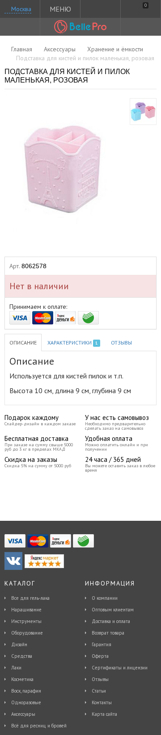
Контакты (102, 702)
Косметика (22, 679)
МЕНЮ (60, 8)
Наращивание (26, 609)
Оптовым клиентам (113, 609)
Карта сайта (104, 714)
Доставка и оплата (111, 621)
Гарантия (101, 644)
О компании (105, 598)
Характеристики (72, 342)
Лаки (16, 667)
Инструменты (26, 621)
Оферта (100, 656)
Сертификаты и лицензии (120, 667)
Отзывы (121, 342)
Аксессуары (23, 714)
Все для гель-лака (30, 598)
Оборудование (27, 633)
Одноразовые (26, 702)
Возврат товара (108, 633)
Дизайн (19, 644)
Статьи (99, 691)
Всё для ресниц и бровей (39, 726)
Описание (23, 342)
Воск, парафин (26, 691)
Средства (21, 656)
